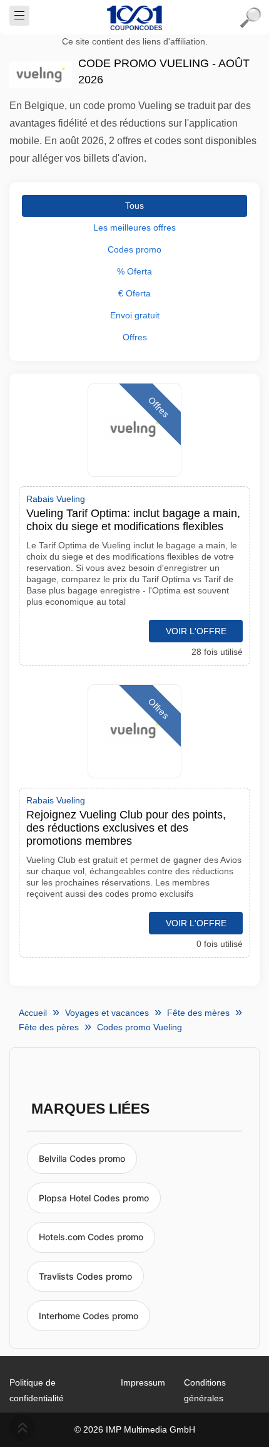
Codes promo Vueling (139, 1027)
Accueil (33, 1013)
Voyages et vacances (107, 1013)
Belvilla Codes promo (82, 1158)
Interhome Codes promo (88, 1315)
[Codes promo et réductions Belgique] (134, 17)
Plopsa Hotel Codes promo (94, 1198)
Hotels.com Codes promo (91, 1236)
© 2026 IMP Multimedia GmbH (134, 1429)
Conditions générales (205, 1390)
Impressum (143, 1382)
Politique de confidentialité (36, 1390)
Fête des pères (49, 1027)
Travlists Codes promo (85, 1276)
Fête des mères (198, 1013)
